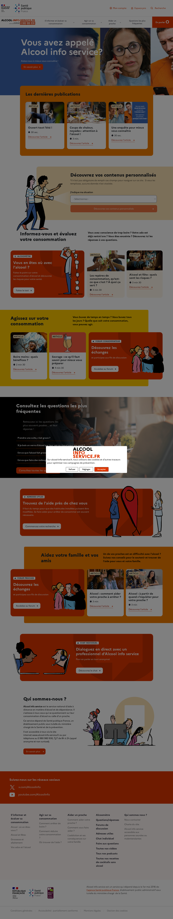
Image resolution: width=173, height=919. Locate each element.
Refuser (72, 469)
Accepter (101, 469)
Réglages (86, 469)
